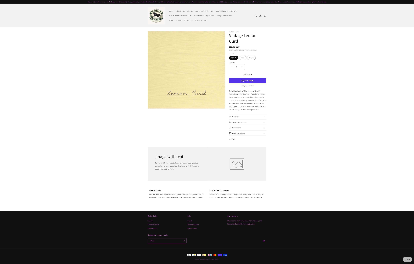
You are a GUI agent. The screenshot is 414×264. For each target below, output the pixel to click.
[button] (255, 15)
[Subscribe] (184, 240)
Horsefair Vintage (203, 259)
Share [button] (234, 139)
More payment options (247, 86)
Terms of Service (153, 225)
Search (150, 221)
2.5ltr (251, 58)
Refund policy (152, 228)
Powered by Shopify (213, 259)
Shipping (240, 50)
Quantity (231, 63)
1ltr (242, 58)
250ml (233, 58)
